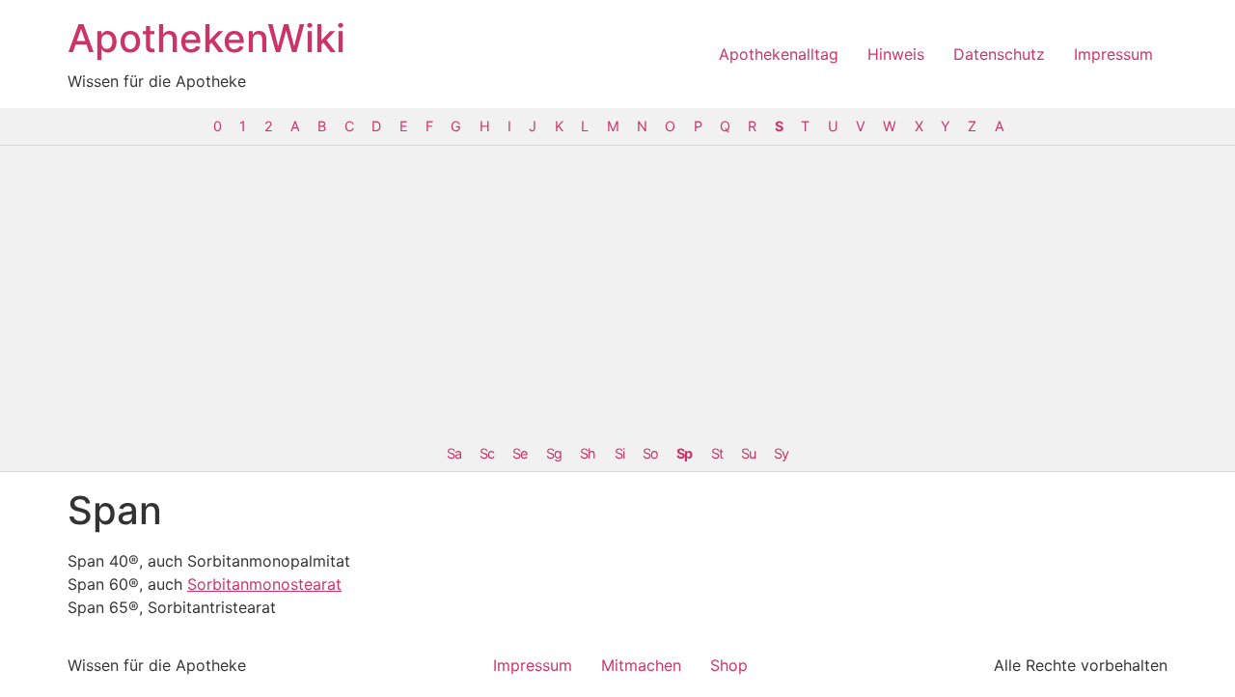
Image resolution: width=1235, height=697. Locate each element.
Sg (554, 453)
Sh (587, 453)
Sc (487, 453)
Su (748, 453)
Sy (781, 453)
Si (619, 453)
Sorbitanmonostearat (264, 584)
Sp (684, 453)
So (650, 453)
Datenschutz (999, 54)
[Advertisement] (617, 290)
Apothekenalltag (778, 54)
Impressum (1113, 54)
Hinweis (895, 54)
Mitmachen (641, 665)
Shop (729, 665)
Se (519, 453)
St (717, 453)
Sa (454, 453)
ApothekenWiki (206, 38)
